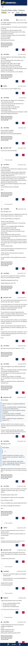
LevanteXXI (6, 571)
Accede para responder (20, 15)
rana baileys (6, 20)
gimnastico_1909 (7, 148)
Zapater (5, 86)
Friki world (4, 12)
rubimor (5, 527)
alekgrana (5, 597)
